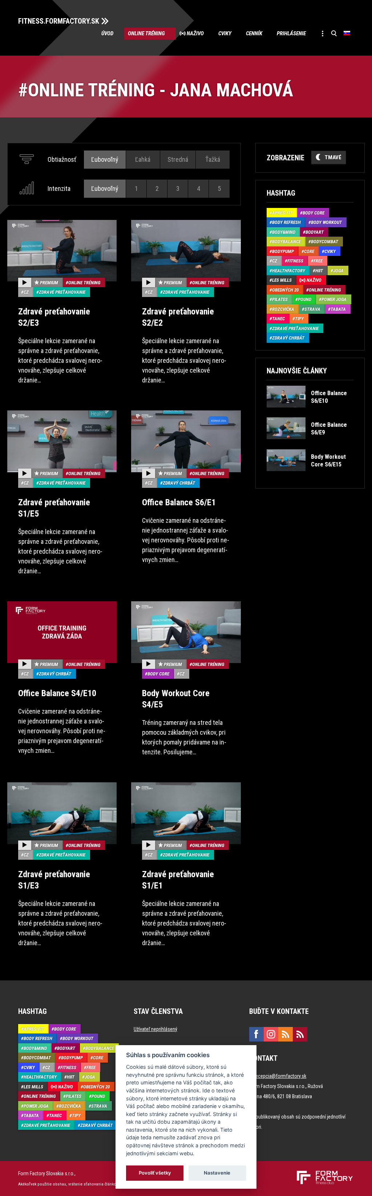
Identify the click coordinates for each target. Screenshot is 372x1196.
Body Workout (326, 222)
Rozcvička (283, 309)
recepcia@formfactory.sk (280, 1076)
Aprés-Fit (282, 213)
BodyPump (283, 251)
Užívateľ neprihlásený (155, 1029)
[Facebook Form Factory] (256, 1034)
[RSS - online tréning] (300, 1034)
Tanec (278, 318)
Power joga (334, 299)
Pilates (280, 299)
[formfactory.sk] (322, 1173)
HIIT (319, 270)
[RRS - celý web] (285, 1034)
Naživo (195, 33)
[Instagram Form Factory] (271, 1034)
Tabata (338, 309)
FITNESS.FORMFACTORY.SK (58, 21)
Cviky (224, 33)
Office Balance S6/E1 (179, 502)
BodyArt (315, 232)
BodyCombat (324, 241)
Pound (304, 299)
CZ (26, 292)
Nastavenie (217, 1173)
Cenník (254, 33)
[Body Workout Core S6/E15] (310, 476)
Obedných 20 (285, 290)
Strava (312, 309)
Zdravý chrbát (179, 483)
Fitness (295, 261)
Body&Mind (283, 232)
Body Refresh (286, 222)
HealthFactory (288, 270)
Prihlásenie (291, 33)
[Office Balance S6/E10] (310, 412)
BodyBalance (286, 241)
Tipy (299, 318)
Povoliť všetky (155, 1173)
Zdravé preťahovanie (62, 292)
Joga (338, 270)
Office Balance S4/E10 (57, 693)
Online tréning (146, 33)
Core (309, 251)
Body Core (158, 674)
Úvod (107, 33)
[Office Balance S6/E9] (310, 444)
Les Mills (282, 280)
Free (318, 261)
